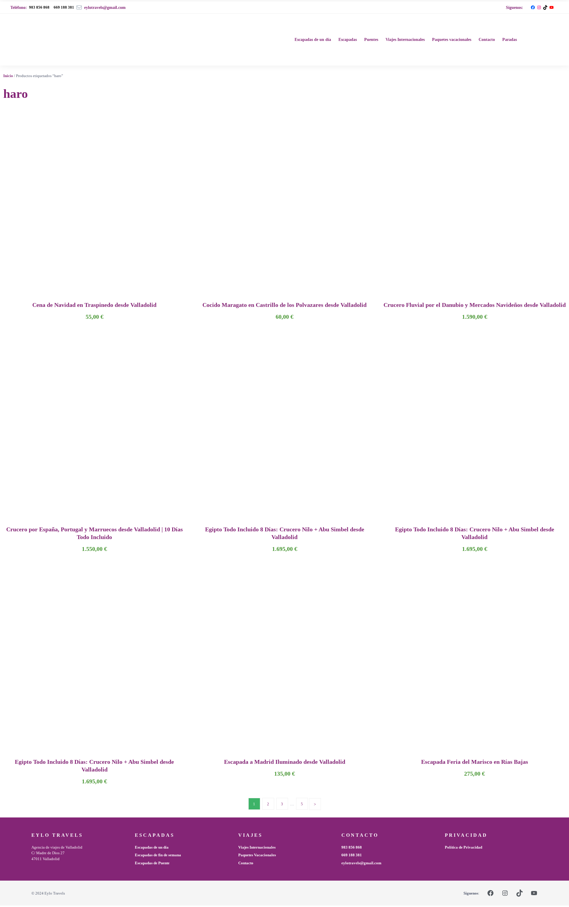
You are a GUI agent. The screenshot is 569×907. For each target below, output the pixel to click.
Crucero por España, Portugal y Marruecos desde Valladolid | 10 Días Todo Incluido (94, 533)
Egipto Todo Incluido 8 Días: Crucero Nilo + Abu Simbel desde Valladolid (284, 533)
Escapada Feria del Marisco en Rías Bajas (474, 761)
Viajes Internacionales (257, 847)
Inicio (8, 76)
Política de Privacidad (463, 847)
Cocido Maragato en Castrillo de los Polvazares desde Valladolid (284, 305)
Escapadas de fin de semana (158, 855)
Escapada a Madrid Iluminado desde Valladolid (284, 761)
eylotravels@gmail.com (361, 863)
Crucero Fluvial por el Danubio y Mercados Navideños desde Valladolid (474, 305)
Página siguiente (315, 804)
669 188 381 (351, 855)
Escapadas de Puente (152, 863)
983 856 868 (39, 7)
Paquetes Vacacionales (257, 855)
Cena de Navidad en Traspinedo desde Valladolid (94, 305)
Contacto (245, 863)
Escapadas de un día (152, 847)
